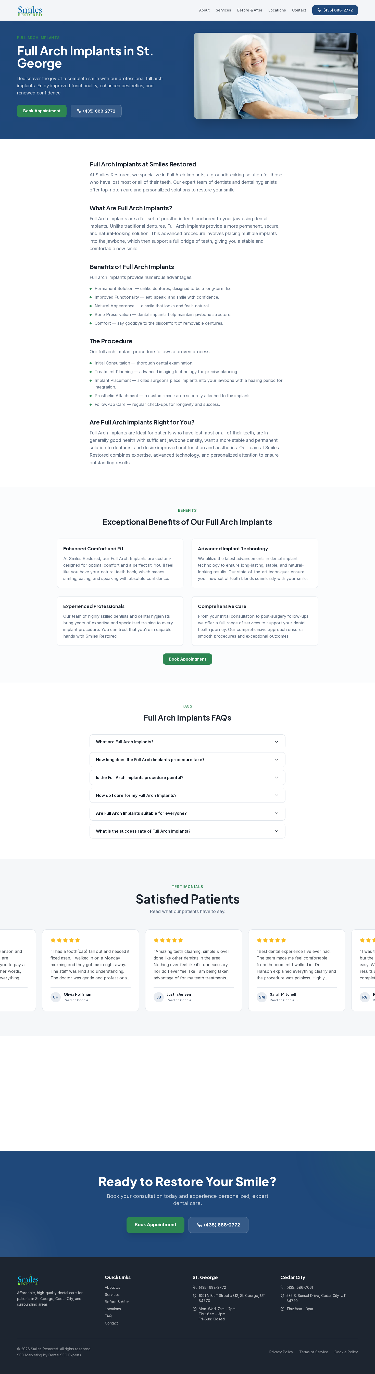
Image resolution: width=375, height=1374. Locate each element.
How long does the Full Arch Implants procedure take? (150, 759)
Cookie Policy (346, 1352)
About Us (112, 1287)
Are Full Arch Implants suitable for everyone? (141, 813)
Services (223, 10)
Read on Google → (68, 1000)
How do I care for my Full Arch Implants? (136, 795)
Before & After (249, 10)
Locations (277, 10)
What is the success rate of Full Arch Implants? (143, 831)
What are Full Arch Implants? (125, 741)
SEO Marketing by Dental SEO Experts (49, 1355)
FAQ (108, 1316)
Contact (299, 10)
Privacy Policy (281, 1352)
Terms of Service (313, 1352)
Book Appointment (41, 110)
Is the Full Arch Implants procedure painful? (139, 777)
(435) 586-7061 (299, 1287)
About (204, 10)
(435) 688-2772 (338, 10)
